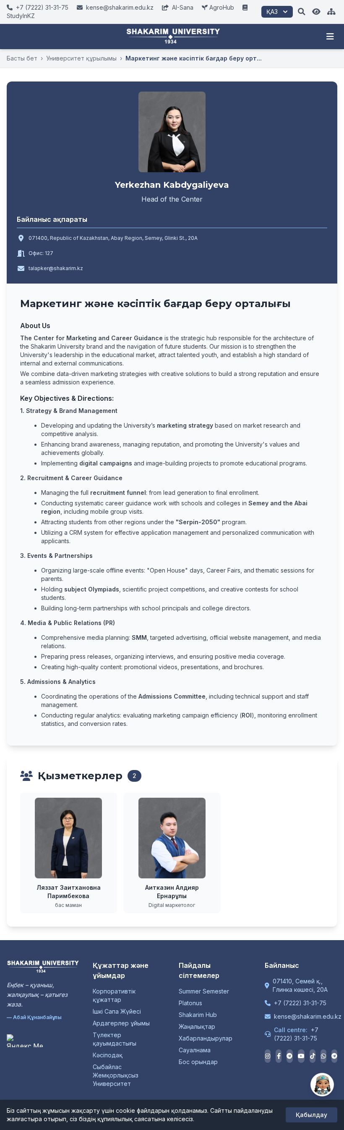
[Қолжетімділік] (316, 12)
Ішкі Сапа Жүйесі (117, 1011)
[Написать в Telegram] (334, 1056)
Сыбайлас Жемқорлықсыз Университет (115, 1075)
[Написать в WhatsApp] (323, 1056)
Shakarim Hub (198, 1014)
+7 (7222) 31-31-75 (300, 1002)
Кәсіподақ (107, 1055)
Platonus (190, 1002)
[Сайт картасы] (331, 12)
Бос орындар (198, 1061)
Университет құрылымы (81, 58)
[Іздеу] (301, 12)
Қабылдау (311, 1114)
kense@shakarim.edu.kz (307, 1016)
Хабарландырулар (205, 1038)
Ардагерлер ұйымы (121, 1023)
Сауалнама (195, 1050)
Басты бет (22, 58)
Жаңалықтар (197, 1026)
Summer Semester (204, 991)
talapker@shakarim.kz (56, 268)
